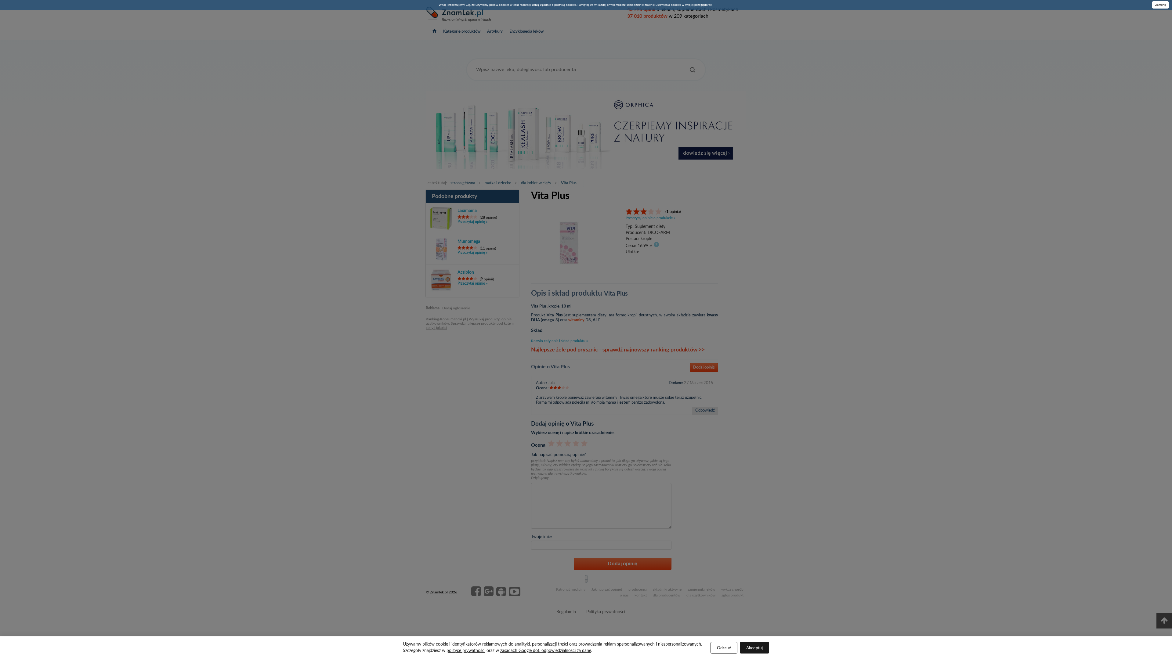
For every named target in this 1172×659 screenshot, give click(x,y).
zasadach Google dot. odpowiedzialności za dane (545, 651)
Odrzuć (724, 647)
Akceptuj (754, 647)
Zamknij (1160, 4)
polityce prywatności (466, 651)
